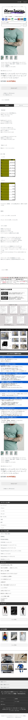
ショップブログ (4, 587)
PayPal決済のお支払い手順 (6, 565)
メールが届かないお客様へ (6, 576)
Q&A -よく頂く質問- (5, 570)
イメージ (21, 105)
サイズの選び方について (6, 579)
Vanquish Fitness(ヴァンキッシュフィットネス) (11, 550)
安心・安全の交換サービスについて (8, 584)
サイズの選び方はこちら (7, 94)
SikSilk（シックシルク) (21, 63)
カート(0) (19, 1)
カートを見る (17, 701)
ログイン (2, 601)
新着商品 (7, 65)
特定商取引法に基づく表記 (6, 709)
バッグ (2, 528)
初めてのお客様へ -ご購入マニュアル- (9, 567)
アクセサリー (3, 525)
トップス (2, 510)
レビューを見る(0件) (5, 99)
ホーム (2, 62)
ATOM (18, 710)
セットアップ (8, 62)
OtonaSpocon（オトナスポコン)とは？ (9, 573)
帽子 (2, 522)
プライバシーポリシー (15, 709)
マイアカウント (4, 598)
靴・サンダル (3, 516)
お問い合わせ (3, 704)
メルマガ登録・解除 (5, 596)
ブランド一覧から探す (10, 63)
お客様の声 (3, 582)
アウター (2, 508)
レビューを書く (5, 269)
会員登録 (2, 600)
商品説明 (7, 105)
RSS (15, 710)
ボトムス (2, 513)
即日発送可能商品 (4, 539)
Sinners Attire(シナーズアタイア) (8, 556)
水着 (2, 519)
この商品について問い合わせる (8, 93)
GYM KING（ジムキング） (6, 542)
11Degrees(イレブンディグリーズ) (8, 547)
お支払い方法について (5, 590)
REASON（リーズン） (5, 559)
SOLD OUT (14, 88)
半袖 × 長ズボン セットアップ (19, 62)
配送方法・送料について (6, 593)
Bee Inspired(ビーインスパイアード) (8, 545)
